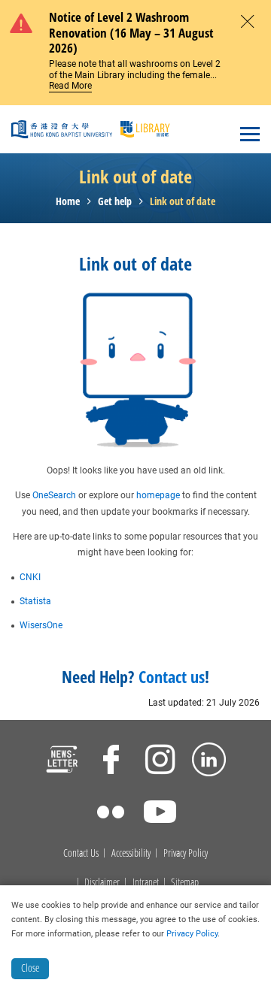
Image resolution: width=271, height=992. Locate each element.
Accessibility (131, 853)
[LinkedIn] (209, 761)
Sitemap (185, 882)
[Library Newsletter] (62, 761)
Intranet (145, 882)
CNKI (30, 577)
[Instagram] (160, 761)
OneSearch (54, 495)
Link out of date (182, 201)
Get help (115, 201)
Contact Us (81, 853)
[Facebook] (111, 761)
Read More (70, 85)
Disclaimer (102, 882)
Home (68, 201)
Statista (35, 601)
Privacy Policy (185, 853)
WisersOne (41, 625)
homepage (158, 495)
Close (30, 967)
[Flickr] (111, 814)
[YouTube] (160, 814)
